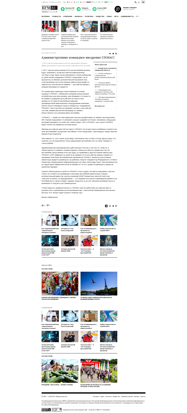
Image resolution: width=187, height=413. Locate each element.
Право (109, 16)
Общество (100, 16)
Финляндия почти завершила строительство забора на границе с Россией (105, 92)
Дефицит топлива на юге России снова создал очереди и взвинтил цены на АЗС (50, 37)
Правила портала (127, 396)
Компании (67, 16)
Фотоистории (47, 269)
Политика (89, 16)
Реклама (96, 396)
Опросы (142, 396)
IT (137, 16)
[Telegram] (113, 53)
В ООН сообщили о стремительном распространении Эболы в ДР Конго (105, 76)
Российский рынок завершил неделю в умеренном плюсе (107, 36)
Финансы (78, 16)
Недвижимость (127, 16)
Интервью (46, 16)
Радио (102, 396)
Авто (116, 16)
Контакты (108, 396)
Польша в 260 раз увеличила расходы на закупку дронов (105, 85)
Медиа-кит (116, 396)
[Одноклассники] (116, 53)
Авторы (136, 396)
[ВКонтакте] (110, 53)
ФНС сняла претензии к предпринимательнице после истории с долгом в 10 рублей (89, 37)
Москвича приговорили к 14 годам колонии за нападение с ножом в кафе (105, 99)
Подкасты (56, 16)
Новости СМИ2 (47, 265)
